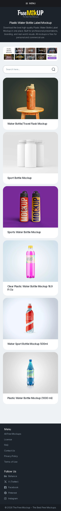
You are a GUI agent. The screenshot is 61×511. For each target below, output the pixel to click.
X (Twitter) (13, 481)
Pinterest (12, 492)
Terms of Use (10, 461)
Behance (12, 476)
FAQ (6, 445)
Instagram (13, 498)
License (8, 439)
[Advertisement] (32, 411)
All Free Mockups (12, 433)
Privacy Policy (11, 456)
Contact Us (9, 450)
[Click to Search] (53, 69)
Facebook (13, 487)
